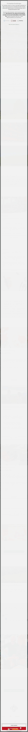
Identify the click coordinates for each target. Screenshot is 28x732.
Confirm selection (14, 725)
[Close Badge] (20, 728)
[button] (14, 24)
